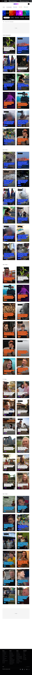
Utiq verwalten (18, 660)
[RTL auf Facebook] (20, 669)
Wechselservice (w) (11, 659)
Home (3, 666)
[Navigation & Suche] (29, 4)
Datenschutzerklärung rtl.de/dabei (19, 659)
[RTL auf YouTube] (26, 669)
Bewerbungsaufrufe (4, 660)
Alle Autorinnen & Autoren (4, 657)
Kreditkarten (11, 658)
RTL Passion (24, 659)
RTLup (24, 656)
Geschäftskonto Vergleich (11, 657)
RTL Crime (24, 657)
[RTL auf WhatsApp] (29, 669)
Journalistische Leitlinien (4, 659)
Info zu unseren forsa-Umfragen (19, 662)
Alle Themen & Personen (4, 654)
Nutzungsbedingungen (19, 656)
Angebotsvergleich (11, 660)
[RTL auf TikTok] (24, 669)
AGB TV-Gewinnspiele (19, 657)
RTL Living (24, 658)
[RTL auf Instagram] (22, 669)
